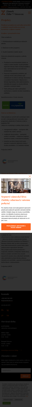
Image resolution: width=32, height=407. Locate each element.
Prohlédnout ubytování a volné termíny (16, 226)
